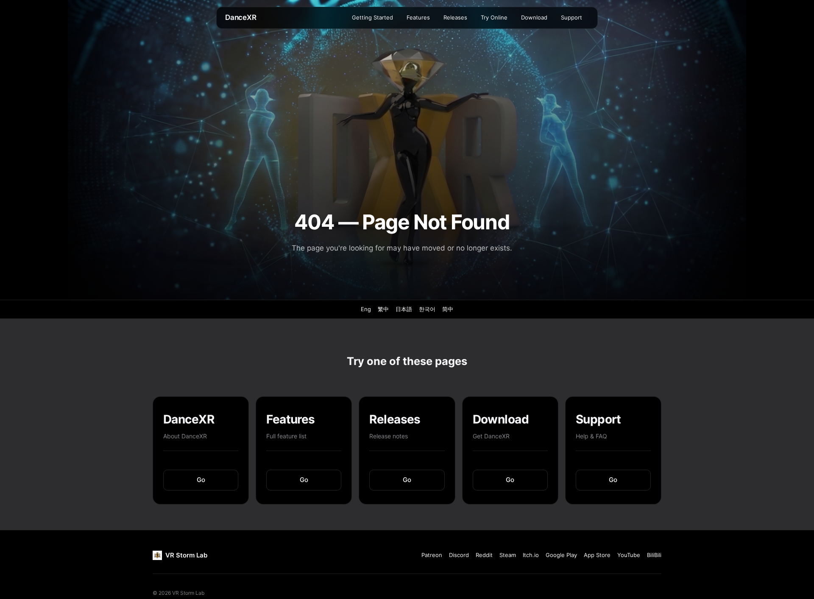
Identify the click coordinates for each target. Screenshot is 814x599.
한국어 (427, 309)
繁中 (383, 309)
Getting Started (372, 17)
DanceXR (240, 17)
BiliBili (654, 555)
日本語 (404, 309)
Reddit (484, 555)
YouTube (628, 555)
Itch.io (531, 555)
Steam (507, 555)
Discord (459, 555)
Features (418, 17)
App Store (597, 555)
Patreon (431, 555)
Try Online (494, 17)
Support (571, 17)
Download (534, 17)
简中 (447, 309)
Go (201, 480)
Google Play (561, 555)
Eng (366, 309)
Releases (455, 17)
